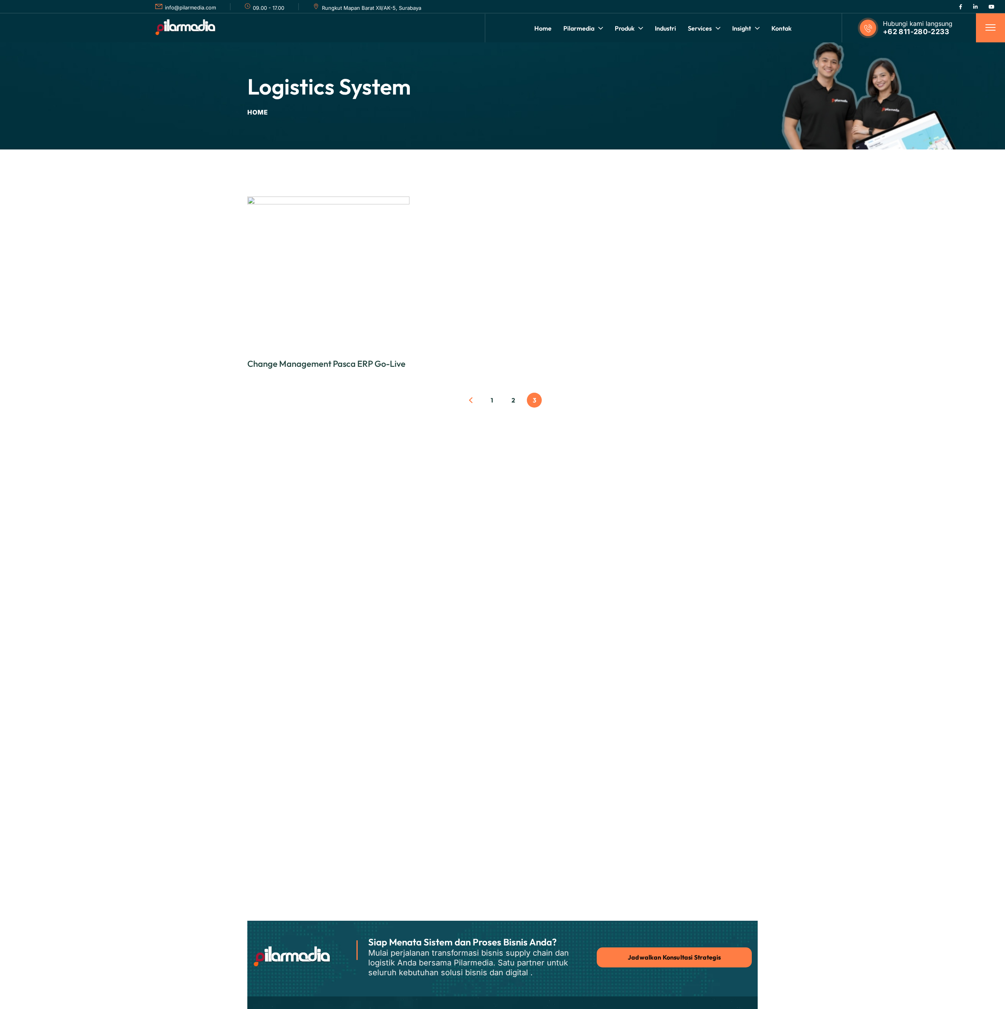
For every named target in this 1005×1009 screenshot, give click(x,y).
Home (257, 112)
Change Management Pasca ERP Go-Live (326, 363)
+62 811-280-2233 (916, 31)
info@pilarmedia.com (190, 7)
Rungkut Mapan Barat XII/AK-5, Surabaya (371, 8)
